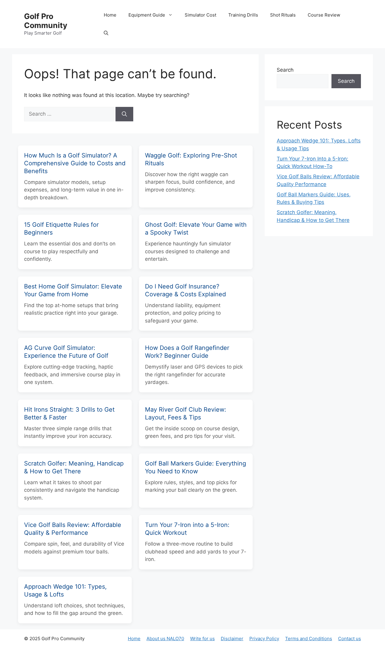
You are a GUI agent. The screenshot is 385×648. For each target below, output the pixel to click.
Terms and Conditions (308, 638)
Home (110, 15)
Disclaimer (232, 638)
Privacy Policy (264, 638)
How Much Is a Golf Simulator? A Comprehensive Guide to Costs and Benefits (74, 163)
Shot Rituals (283, 15)
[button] (106, 33)
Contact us (349, 638)
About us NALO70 (165, 638)
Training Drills (243, 15)
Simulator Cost (200, 15)
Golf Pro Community (45, 21)
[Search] (124, 114)
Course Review (324, 15)
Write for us (202, 638)
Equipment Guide (146, 15)
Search (285, 70)
